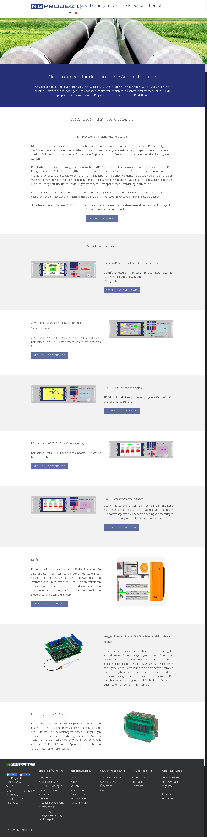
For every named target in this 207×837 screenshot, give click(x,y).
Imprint (74, 781)
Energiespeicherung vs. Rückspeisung (50, 817)
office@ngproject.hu (18, 803)
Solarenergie (46, 811)
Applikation (138, 781)
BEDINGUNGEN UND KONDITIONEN (83, 800)
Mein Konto (168, 798)
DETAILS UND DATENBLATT (122, 290)
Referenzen (77, 790)
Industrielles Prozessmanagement (51, 800)
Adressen (167, 794)
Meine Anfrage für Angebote (172, 784)
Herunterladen (170, 790)
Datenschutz (77, 794)
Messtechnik (46, 807)
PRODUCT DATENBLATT (102, 218)
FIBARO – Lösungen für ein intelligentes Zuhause (50, 790)
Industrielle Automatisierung (48, 779)
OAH (103, 790)
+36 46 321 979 (15, 799)
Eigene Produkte (141, 777)
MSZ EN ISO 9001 (110, 777)
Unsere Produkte (129, 5)
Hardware (137, 786)
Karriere (75, 786)
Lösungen (99, 5)
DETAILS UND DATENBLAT (121, 527)
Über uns (78, 5)
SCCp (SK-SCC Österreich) (108, 784)
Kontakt (156, 5)
